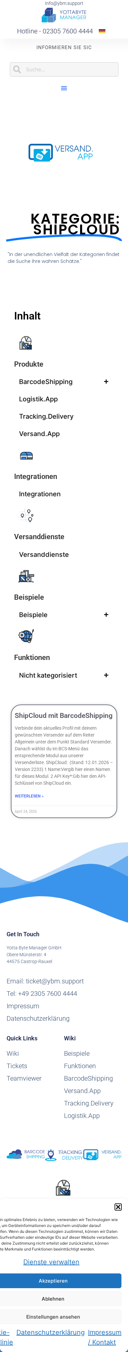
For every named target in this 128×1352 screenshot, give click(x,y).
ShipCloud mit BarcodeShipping (64, 716)
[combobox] (64, 69)
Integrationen (35, 476)
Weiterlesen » (29, 796)
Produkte (28, 364)
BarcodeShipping (46, 382)
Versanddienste (39, 537)
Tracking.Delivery (46, 416)
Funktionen (32, 657)
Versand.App (39, 434)
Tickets (17, 1066)
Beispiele (29, 597)
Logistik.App (38, 399)
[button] (118, 1207)
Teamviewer (24, 1078)
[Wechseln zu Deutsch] (102, 31)
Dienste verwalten (51, 1262)
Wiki (13, 1053)
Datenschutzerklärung (50, 1332)
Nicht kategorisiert (48, 675)
